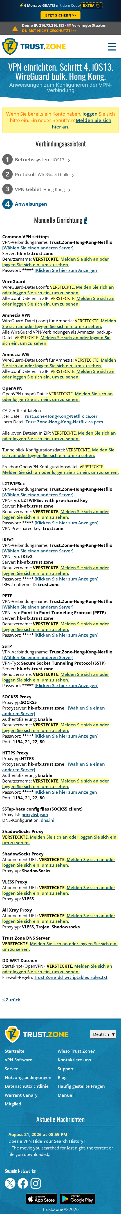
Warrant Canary (21, 1095)
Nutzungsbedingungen (28, 1077)
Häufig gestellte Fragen (81, 1086)
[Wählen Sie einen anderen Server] (37, 248)
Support (66, 1068)
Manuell (66, 1095)
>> (49, 30)
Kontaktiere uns (74, 1059)
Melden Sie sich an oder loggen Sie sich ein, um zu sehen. (55, 261)
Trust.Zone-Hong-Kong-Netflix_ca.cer (60, 416)
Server (11, 1068)
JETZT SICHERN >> (60, 15)
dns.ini (47, 820)
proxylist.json (34, 814)
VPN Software (18, 1059)
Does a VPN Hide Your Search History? (46, 1141)
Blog (62, 1077)
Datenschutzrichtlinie (27, 1086)
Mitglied (13, 1104)
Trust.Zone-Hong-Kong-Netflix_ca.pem (64, 421)
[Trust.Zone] (34, 46)
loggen (90, 114)
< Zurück (11, 999)
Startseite (14, 1051)
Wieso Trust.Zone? (76, 1051)
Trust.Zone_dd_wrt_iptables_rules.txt (70, 977)
